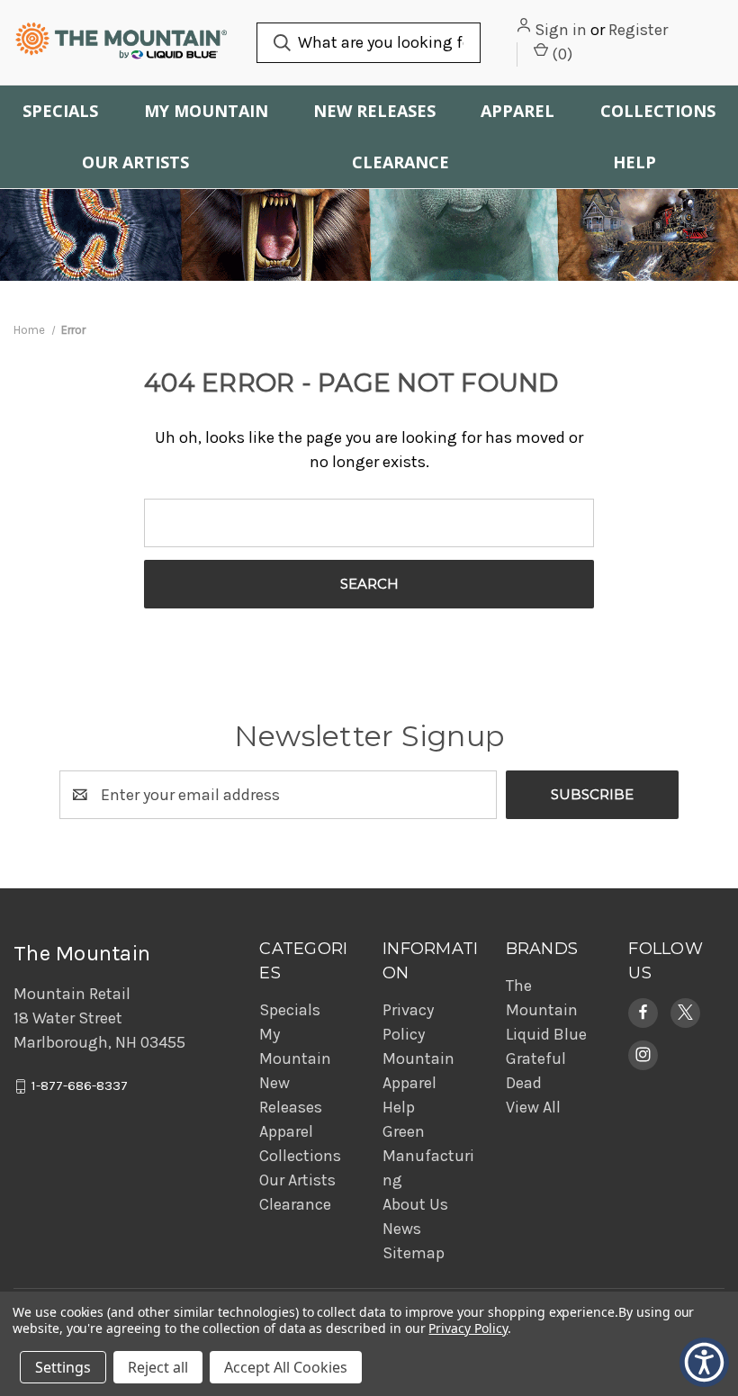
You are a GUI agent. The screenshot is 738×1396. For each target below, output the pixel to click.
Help (634, 162)
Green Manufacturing (428, 1155)
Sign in (561, 30)
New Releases (374, 111)
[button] (643, 1012)
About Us (415, 1204)
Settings (63, 1367)
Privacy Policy (467, 1328)
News (401, 1228)
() (560, 54)
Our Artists (135, 162)
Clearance (400, 162)
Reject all (158, 1367)
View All (533, 1107)
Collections (658, 111)
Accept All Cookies (285, 1367)
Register (638, 30)
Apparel (517, 111)
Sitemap (413, 1253)
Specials (60, 111)
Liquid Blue (546, 1034)
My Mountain (206, 111)
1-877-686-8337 (80, 1085)
